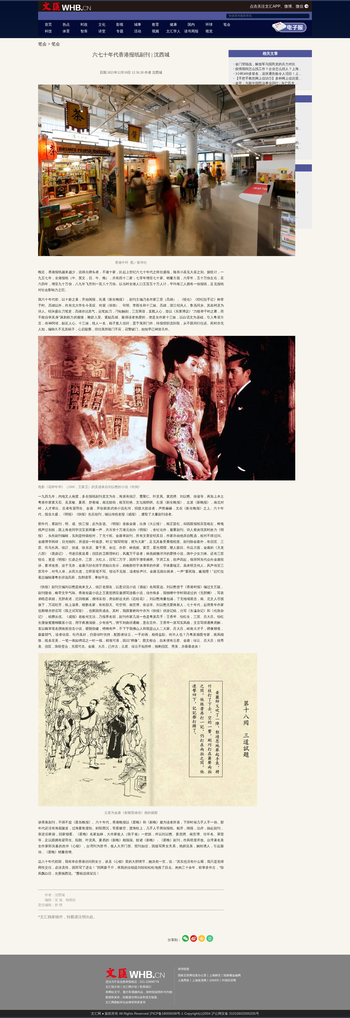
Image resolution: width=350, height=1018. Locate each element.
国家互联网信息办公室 (192, 975)
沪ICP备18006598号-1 (166, 1013)
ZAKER (214, 980)
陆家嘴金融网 (232, 975)
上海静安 (215, 975)
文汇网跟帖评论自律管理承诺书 (125, 1002)
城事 (137, 24)
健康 (173, 24)
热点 (66, 24)
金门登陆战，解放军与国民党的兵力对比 (265, 64)
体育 (66, 31)
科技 (48, 31)
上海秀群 (183, 980)
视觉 (209, 31)
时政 (84, 24)
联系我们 (145, 986)
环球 (209, 24)
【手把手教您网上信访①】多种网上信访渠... (268, 78)
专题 (119, 31)
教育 (155, 24)
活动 (137, 31)
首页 (48, 24)
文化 (101, 24)
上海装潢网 (199, 980)
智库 (84, 31)
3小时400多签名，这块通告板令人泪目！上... (268, 74)
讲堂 (101, 31)
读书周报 (191, 31)
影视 (119, 24)
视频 (155, 31)
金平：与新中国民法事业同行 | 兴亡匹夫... (266, 83)
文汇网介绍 (130, 986)
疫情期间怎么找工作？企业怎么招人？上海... (268, 69)
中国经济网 (229, 980)
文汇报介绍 (112, 986)
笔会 (226, 24)
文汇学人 (173, 31)
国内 (191, 24)
